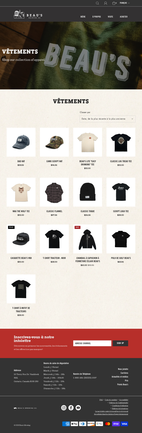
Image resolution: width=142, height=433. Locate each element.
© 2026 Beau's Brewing (22, 425)
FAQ (101, 400)
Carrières (124, 373)
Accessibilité (123, 400)
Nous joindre (123, 369)
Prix (126, 381)
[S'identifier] (107, 3)
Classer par (85, 112)
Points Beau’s (122, 385)
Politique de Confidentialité (118, 403)
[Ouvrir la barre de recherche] (99, 3)
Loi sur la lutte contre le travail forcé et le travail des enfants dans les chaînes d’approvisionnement (111, 412)
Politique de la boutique (120, 408)
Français (123, 3)
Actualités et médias (120, 377)
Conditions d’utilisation (120, 406)
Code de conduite (111, 400)
